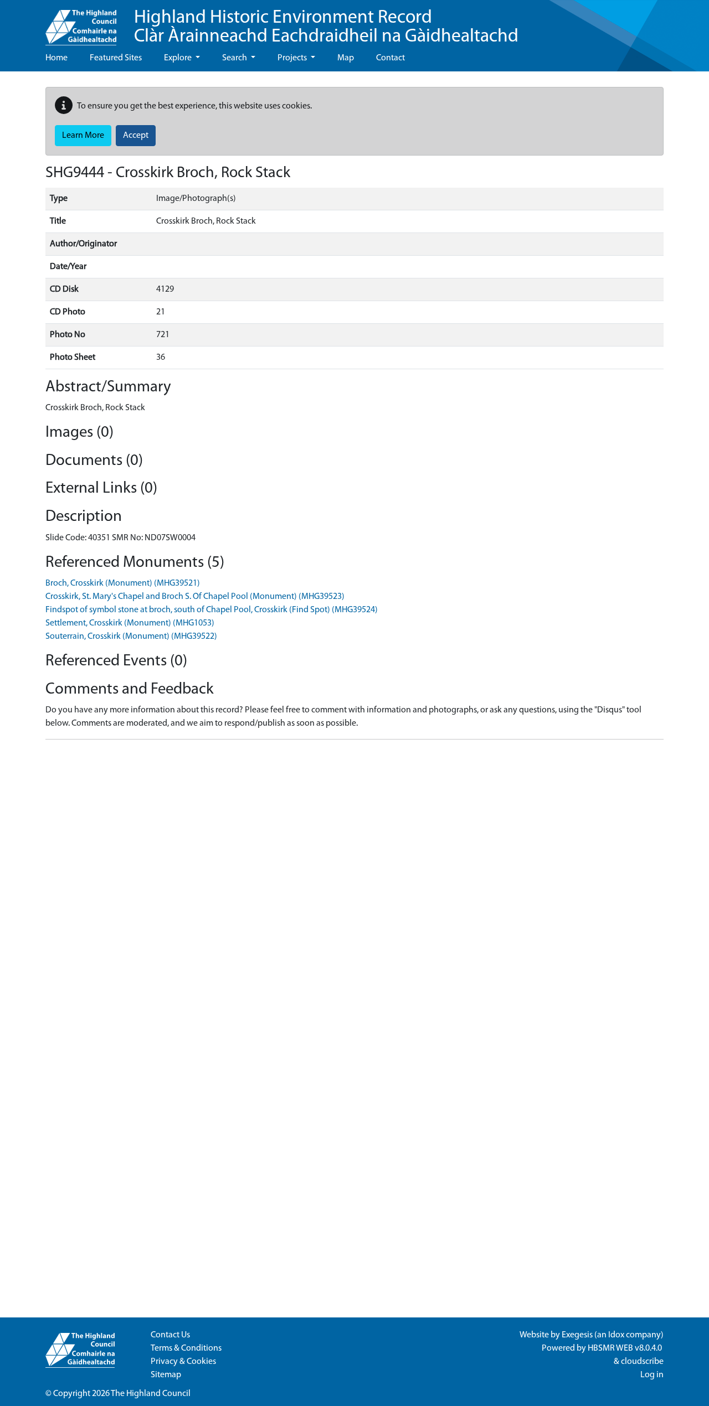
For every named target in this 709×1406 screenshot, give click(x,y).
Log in (652, 1375)
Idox (616, 1335)
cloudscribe (642, 1361)
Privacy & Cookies (183, 1361)
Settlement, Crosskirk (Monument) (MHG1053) (129, 623)
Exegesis (577, 1335)
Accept (135, 135)
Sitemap (166, 1375)
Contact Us (170, 1335)
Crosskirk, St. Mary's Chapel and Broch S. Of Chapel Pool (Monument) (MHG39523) (195, 596)
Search (235, 58)
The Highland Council (151, 1393)
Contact (390, 58)
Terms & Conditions (186, 1348)
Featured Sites (116, 58)
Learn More (83, 135)
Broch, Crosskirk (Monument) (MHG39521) (122, 583)
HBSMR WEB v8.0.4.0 (626, 1348)
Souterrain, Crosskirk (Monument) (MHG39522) (131, 636)
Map (345, 58)
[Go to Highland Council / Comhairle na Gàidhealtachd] (80, 22)
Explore (178, 58)
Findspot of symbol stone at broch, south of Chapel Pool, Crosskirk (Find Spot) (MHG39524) (211, 610)
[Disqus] (354, 886)
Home (56, 58)
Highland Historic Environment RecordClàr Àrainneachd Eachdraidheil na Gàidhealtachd (326, 27)
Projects (293, 58)
